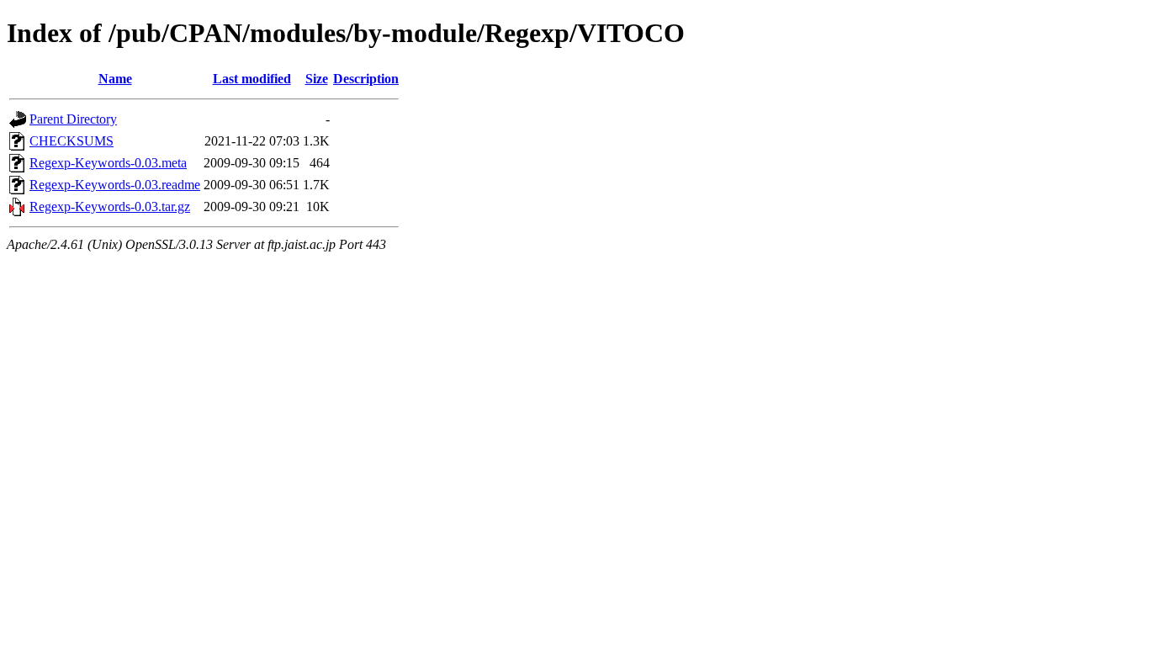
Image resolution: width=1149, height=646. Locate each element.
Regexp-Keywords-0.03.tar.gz (109, 206)
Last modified (252, 78)
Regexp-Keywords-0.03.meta (108, 163)
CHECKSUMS (71, 141)
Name (115, 78)
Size (316, 78)
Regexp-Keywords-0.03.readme (114, 184)
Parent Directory (73, 119)
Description (366, 78)
